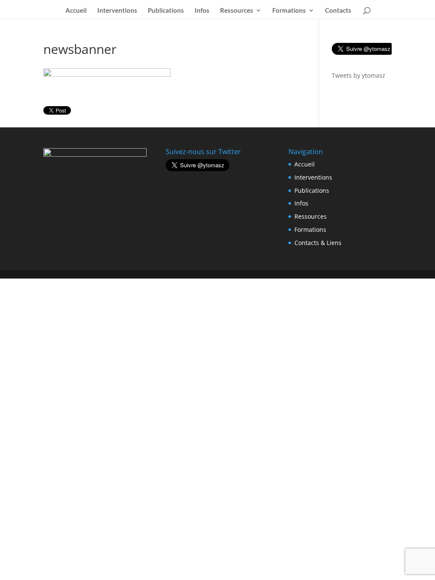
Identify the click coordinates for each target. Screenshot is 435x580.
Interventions (117, 10)
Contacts (338, 10)
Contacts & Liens (318, 243)
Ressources (236, 10)
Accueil (76, 10)
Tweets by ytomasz (358, 75)
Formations (289, 10)
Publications (166, 10)
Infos (202, 10)
